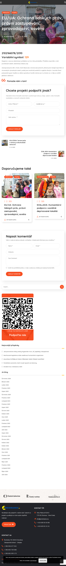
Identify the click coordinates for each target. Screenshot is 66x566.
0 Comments (60, 36)
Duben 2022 (5, 446)
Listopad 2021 (6, 458)
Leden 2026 (5, 385)
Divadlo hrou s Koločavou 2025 (13, 366)
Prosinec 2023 (6, 404)
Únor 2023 (5, 417)
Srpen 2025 (5, 391)
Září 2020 (4, 474)
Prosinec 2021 (6, 455)
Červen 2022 (5, 439)
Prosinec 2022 (6, 423)
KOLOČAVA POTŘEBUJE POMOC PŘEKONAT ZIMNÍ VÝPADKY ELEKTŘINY (24, 359)
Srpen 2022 (5, 433)
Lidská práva (6, 12)
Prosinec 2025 (6, 388)
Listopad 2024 (6, 401)
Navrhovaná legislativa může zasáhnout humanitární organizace (23, 355)
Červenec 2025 (6, 394)
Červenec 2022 (6, 436)
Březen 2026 (5, 382)
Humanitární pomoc (43, 176)
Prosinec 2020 (6, 465)
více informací (33, 560)
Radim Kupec (10, 36)
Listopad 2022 (6, 426)
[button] (65, 2)
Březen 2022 (5, 449)
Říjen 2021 (5, 462)
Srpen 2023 (5, 407)
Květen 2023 (5, 414)
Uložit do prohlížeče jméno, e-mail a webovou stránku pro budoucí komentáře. (31, 268)
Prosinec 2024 (6, 398)
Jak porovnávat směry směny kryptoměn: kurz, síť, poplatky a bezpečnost (26, 351)
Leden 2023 (5, 420)
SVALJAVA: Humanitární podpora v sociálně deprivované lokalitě (49, 208)
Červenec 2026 (6, 378)
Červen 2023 (5, 410)
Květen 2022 (5, 442)
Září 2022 (4, 430)
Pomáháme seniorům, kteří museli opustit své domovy (20, 363)
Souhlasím (43, 560)
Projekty (14, 12)
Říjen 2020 (5, 471)
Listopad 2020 (6, 468)
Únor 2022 (5, 452)
